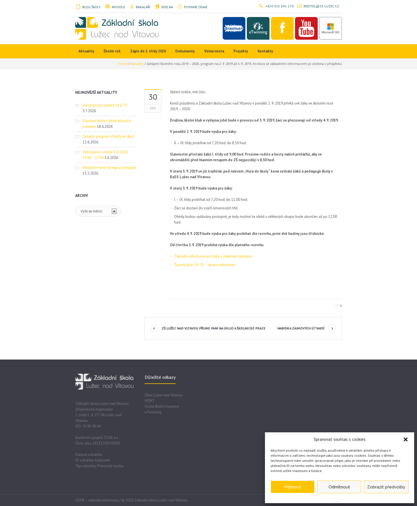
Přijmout (292, 487)
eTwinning (153, 412)
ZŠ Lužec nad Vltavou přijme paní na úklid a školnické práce (214, 328)
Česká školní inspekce (162, 406)
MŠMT (150, 400)
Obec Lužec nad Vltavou (164, 395)
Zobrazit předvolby (386, 487)
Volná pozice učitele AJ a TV (105, 105)
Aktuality (137, 63)
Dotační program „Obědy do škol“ (109, 136)
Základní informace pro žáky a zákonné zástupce (213, 256)
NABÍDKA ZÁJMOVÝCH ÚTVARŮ (301, 328)
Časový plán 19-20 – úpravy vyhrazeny (204, 264)
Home (123, 63)
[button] (405, 439)
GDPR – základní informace (97, 500)
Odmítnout (339, 487)
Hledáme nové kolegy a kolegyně (109, 167)
